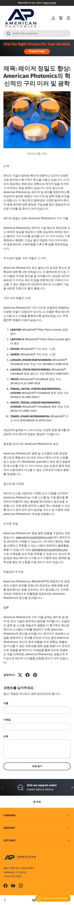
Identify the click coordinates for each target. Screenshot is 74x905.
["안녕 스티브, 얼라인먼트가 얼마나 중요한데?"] (5, 900)
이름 (5, 703)
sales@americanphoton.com (50, 549)
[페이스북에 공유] (27, 675)
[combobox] (37, 33)
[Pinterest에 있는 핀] (35, 675)
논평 (5, 736)
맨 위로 (37, 801)
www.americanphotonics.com (34, 537)
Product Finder (37, 51)
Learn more (49, 2)
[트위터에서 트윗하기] (20, 675)
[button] (61, 18)
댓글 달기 (37, 766)
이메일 (7, 719)
